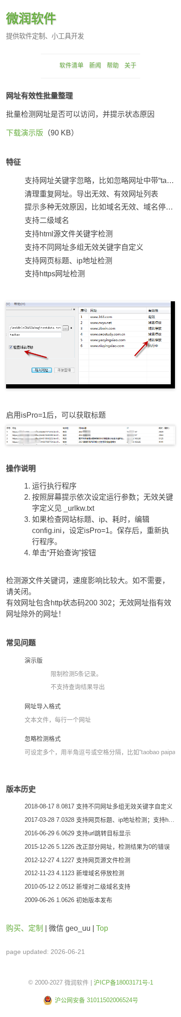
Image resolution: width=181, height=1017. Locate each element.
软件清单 (71, 65)
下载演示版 (24, 133)
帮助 (113, 65)
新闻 (95, 65)
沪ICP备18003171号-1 (123, 982)
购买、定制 (24, 928)
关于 (130, 65)
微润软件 (31, 19)
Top (102, 928)
